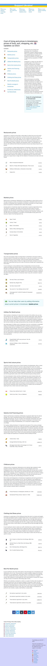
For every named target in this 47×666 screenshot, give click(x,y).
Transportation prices (13, 58)
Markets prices (11, 54)
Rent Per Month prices (13, 80)
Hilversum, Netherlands (10, 627)
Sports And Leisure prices (14, 65)
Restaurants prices (12, 51)
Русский (35, 650)
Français (35, 662)
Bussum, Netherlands (9, 626)
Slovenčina (35, 657)
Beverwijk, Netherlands (10, 631)
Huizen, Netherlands (9, 634)
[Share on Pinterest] (25, 612)
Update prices (33, 304)
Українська (36, 653)
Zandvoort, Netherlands (10, 629)
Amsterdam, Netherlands (10, 623)
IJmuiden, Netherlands (10, 630)
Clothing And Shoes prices (14, 77)
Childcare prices (11, 74)
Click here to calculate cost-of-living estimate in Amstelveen (33, 108)
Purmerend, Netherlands (10, 633)
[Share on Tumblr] (21, 612)
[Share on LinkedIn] (29, 612)
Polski (34, 651)
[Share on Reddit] (33, 612)
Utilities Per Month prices (13, 61)
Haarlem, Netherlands (10, 625)
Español (35, 654)
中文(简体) (35, 659)
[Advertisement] (23, 29)
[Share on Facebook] (14, 612)
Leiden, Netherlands (9, 636)
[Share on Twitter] (17, 612)
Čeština (35, 658)
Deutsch (35, 661)
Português (35, 655)
